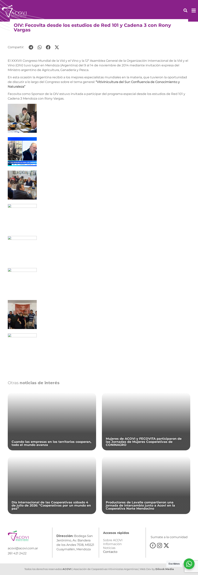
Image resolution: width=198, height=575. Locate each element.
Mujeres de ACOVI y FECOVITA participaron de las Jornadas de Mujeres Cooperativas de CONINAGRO (144, 442)
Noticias (109, 548)
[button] (31, 47)
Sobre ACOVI (113, 540)
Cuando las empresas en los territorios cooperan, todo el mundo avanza (51, 443)
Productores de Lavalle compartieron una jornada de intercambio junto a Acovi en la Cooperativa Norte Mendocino (140, 505)
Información (112, 544)
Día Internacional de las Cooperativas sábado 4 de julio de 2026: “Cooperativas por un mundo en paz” (51, 505)
